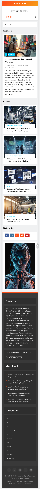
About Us (10, 481)
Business (9, 427)
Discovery (10, 435)
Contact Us (18, 481)
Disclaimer (12, 484)
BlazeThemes (24, 478)
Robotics (10, 126)
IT (7, 451)
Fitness (9, 443)
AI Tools (11, 186)
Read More (8, 95)
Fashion (9, 439)
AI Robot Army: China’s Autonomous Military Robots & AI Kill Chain (19, 160)
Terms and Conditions (24, 484)
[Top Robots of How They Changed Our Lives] (20, 46)
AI (7, 186)
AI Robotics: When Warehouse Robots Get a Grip (18, 220)
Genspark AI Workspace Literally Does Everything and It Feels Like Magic (18, 191)
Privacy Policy (28, 481)
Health (9, 447)
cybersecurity (11, 431)
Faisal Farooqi (11, 65)
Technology (18, 126)
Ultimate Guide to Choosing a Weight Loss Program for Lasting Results (21, 382)
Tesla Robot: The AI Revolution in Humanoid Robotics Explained (18, 129)
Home (6, 25)
